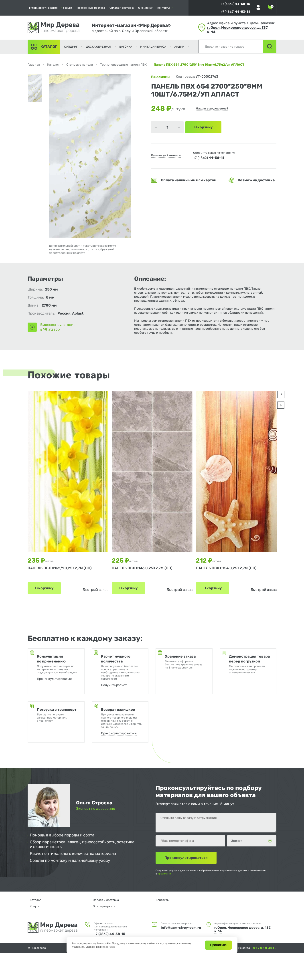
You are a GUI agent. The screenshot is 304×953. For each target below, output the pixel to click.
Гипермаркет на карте (43, 7)
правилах (108, 946)
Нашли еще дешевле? (212, 108)
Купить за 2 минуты (166, 155)
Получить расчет (114, 685)
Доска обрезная (98, 46)
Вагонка (125, 46)
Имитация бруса (153, 46)
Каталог (49, 46)
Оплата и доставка (121, 7)
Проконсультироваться (55, 679)
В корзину (44, 588)
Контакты (163, 7)
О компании (145, 7)
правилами (164, 873)
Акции (179, 46)
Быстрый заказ (95, 590)
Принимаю (218, 945)
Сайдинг (71, 46)
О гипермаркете (104, 906)
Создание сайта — (241, 947)
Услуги (67, 7)
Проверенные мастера (90, 7)
